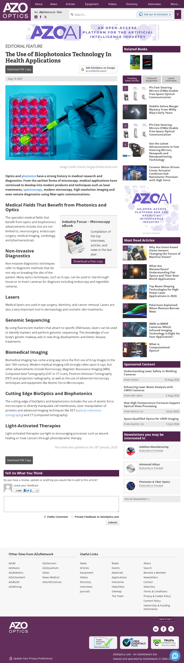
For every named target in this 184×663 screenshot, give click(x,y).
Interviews (86, 586)
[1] (135, 92)
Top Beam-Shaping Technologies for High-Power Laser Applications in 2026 (164, 291)
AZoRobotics (16, 572)
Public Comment (57, 516)
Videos (84, 577)
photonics (29, 176)
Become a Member (155, 572)
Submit (112, 522)
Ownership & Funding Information (157, 607)
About (147, 563)
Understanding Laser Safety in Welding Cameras (150, 372)
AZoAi (45, 572)
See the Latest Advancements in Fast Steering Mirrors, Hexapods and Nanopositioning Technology (164, 151)
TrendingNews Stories (132, 79)
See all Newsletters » (137, 499)
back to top (165, 618)
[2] (135, 111)
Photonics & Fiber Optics (154, 482)
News (83, 563)
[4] (135, 149)
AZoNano (14, 568)
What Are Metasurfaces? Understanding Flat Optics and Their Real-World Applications (164, 272)
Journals (85, 591)
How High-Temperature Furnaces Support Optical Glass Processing (152, 404)
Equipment (86, 572)
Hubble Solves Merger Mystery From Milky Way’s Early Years (164, 109)
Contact (148, 582)
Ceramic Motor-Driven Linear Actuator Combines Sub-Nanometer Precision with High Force (164, 173)
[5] (135, 172)
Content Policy (152, 600)
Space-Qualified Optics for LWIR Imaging (151, 418)
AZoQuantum (50, 568)
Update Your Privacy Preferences (33, 658)
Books (115, 563)
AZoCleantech (17, 577)
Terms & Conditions (155, 591)
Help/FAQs (118, 586)
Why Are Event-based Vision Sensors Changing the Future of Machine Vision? (164, 252)
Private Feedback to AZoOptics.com (97, 516)
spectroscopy (32, 190)
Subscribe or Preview (151, 450)
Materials (117, 572)
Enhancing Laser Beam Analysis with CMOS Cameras (148, 388)
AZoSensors (49, 563)
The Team (118, 596)
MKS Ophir (137, 395)
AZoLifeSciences (52, 582)
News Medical (50, 577)
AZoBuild (14, 582)
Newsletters (151, 577)
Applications (119, 577)
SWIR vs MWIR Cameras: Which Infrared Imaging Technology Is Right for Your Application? (164, 330)
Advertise (149, 586)
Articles (84, 568)
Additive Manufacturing (154, 447)
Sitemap (117, 591)
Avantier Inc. (138, 424)
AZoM (12, 563)
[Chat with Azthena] (175, 655)
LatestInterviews (171, 79)
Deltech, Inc (137, 411)
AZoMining (15, 586)
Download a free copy (88, 261)
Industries (118, 582)
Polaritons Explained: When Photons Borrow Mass (164, 308)
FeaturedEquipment (152, 79)
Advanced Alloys (149, 464)
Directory (85, 582)
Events (116, 568)
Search (148, 568)
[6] (135, 349)
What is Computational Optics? (159, 347)
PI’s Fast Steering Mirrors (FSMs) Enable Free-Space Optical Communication (163, 92)
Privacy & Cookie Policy (157, 596)
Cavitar (135, 379)
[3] (135, 130)
